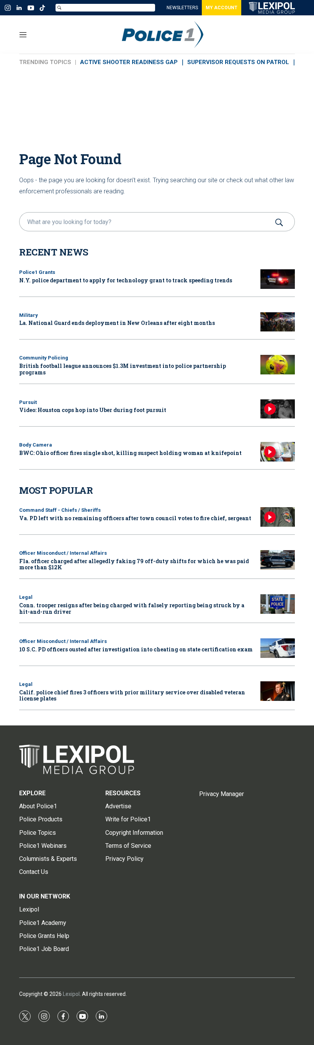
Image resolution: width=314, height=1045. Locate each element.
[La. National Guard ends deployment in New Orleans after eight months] (277, 322)
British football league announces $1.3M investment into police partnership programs (122, 369)
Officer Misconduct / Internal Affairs (63, 553)
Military (28, 315)
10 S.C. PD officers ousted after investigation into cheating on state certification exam (136, 649)
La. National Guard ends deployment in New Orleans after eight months (117, 322)
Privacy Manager (221, 794)
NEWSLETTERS (182, 7)
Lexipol (71, 994)
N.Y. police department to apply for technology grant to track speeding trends (125, 280)
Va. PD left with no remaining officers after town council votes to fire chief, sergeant (135, 518)
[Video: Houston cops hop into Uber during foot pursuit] (277, 409)
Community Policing (43, 358)
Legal (26, 597)
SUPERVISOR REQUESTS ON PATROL (238, 62)
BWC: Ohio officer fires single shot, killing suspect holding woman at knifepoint (130, 453)
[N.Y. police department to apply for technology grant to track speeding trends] (277, 279)
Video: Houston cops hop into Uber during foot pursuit (92, 410)
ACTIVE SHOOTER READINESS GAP (129, 62)
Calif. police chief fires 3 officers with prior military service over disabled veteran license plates (132, 695)
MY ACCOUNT (221, 7)
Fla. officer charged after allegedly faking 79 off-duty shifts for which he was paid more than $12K (134, 564)
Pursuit (28, 402)
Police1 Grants (37, 272)
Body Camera (35, 445)
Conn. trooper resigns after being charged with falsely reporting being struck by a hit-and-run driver (131, 608)
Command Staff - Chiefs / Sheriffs (60, 510)
